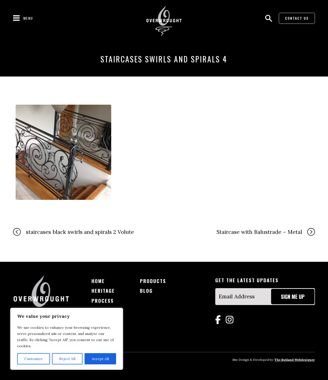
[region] (66, 339)
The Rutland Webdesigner (294, 360)
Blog (146, 291)
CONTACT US (297, 18)
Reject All (67, 358)
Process (102, 300)
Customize (33, 358)
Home (98, 281)
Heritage (103, 291)
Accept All (100, 358)
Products (153, 281)
